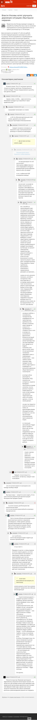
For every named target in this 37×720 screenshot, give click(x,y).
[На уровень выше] (4, 107)
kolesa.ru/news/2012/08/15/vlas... (18, 67)
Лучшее (4, 10)
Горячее (10, 10)
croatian (8, 492)
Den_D (7, 677)
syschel (8, 83)
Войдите (4, 697)
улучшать (5, 71)
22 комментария (7, 72)
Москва (11, 71)
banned (8, 96)
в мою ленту (29, 5)
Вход (35, 2)
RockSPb (29, 446)
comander (10, 107)
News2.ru (5, 716)
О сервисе (10, 716)
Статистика (16, 716)
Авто (3, 6)
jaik (15, 472)
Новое (16, 10)
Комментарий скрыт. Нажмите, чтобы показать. (22, 153)
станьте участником (14, 697)
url (19, 83)
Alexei (9, 69)
